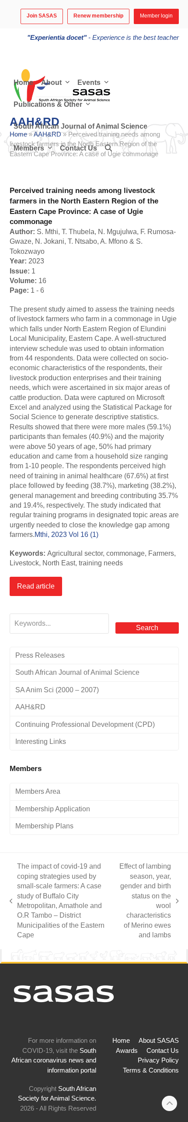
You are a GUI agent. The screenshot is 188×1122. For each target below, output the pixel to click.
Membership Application (52, 809)
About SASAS (159, 1040)
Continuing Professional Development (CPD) (85, 724)
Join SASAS (42, 16)
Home (121, 1040)
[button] (108, 148)
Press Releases (40, 655)
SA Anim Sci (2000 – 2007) (57, 690)
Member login (156, 16)
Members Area (37, 791)
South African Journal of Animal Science (77, 672)
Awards (127, 1050)
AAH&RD (30, 707)
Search (147, 627)
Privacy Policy (158, 1060)
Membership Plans (44, 826)
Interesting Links (40, 741)
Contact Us (162, 1050)
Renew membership (98, 16)
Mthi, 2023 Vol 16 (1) (66, 534)
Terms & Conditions (151, 1070)
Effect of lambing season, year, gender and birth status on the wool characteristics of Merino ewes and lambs (145, 901)
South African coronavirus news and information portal (53, 1060)
